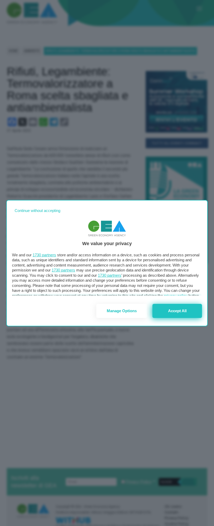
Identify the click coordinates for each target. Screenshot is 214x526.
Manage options (122, 311)
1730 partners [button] (44, 255)
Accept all (177, 311)
